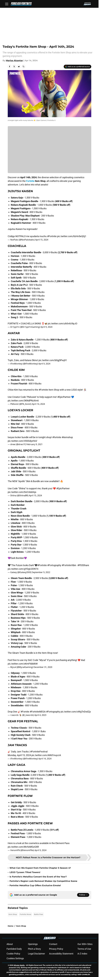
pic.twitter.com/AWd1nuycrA (46, 755)
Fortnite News (25, 914)
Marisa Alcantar (14, 60)
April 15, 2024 (41, 239)
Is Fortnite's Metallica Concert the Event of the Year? (38, 876)
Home (10, 926)
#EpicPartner (64, 397)
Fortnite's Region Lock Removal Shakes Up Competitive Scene (43, 881)
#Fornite (25, 711)
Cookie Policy (13, 953)
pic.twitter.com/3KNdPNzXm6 (23, 400)
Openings (33, 944)
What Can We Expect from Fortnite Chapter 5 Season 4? (40, 868)
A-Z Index (82, 953)
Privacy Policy (56, 948)
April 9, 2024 (46, 326)
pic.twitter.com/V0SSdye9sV (22, 441)
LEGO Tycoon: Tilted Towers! (25, 872)
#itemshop (67, 437)
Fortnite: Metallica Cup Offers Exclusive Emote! (35, 885)
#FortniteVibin (69, 565)
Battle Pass (38, 914)
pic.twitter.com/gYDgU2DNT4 (23, 568)
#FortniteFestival (39, 751)
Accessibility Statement (61, 953)
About (10, 944)
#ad (83, 660)
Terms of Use (84, 948)
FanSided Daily (14, 948)
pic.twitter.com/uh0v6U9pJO (62, 323)
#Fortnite (52, 236)
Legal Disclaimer (36, 953)
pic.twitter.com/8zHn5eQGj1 (71, 236)
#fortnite (56, 437)
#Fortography (54, 565)
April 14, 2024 (38, 404)
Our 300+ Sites (84, 944)
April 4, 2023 (40, 715)
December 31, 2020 (43, 667)
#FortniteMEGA (38, 711)
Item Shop (13, 914)
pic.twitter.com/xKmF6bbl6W (23, 663)
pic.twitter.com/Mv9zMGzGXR (23, 846)
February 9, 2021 (34, 444)
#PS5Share (83, 565)
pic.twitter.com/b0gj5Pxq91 (53, 360)
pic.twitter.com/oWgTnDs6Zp (76, 711)
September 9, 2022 (41, 572)
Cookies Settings (15, 958)
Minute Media (19, 965)
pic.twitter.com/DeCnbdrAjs (22, 492)
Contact (53, 944)
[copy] (23, 66)
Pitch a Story (34, 948)
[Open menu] (6, 3)
